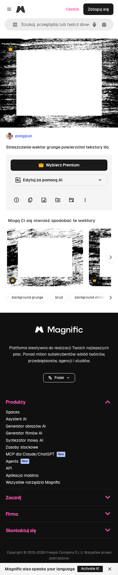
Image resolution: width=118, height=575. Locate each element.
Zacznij (13, 497)
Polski (59, 377)
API (9, 468)
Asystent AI (16, 419)
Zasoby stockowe (22, 447)
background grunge (27, 297)
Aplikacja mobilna (22, 475)
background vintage (91, 297)
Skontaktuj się (21, 530)
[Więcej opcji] (85, 200)
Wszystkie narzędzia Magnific (33, 482)
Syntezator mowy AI (24, 440)
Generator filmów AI (24, 433)
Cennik (72, 9)
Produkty (15, 402)
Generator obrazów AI (26, 426)
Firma (12, 514)
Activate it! (90, 568)
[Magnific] (59, 331)
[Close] (109, 568)
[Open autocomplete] (13, 24)
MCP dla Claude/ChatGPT (35, 454)
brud (59, 297)
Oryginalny (39, 49)
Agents (17, 461)
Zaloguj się (98, 9)
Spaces (12, 412)
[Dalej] (110, 257)
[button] (59, 377)
